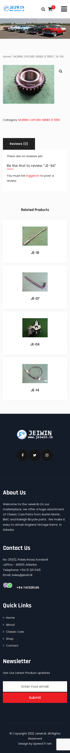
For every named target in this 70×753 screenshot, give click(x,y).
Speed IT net (42, 743)
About (10, 625)
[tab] (19, 144)
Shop (9, 639)
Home (7, 56)
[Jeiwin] (14, 8)
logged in (32, 176)
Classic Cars (15, 632)
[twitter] (35, 455)
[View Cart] (50, 9)
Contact (12, 645)
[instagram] (47, 455)
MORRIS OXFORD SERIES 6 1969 (33, 56)
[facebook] (22, 455)
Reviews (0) (19, 144)
